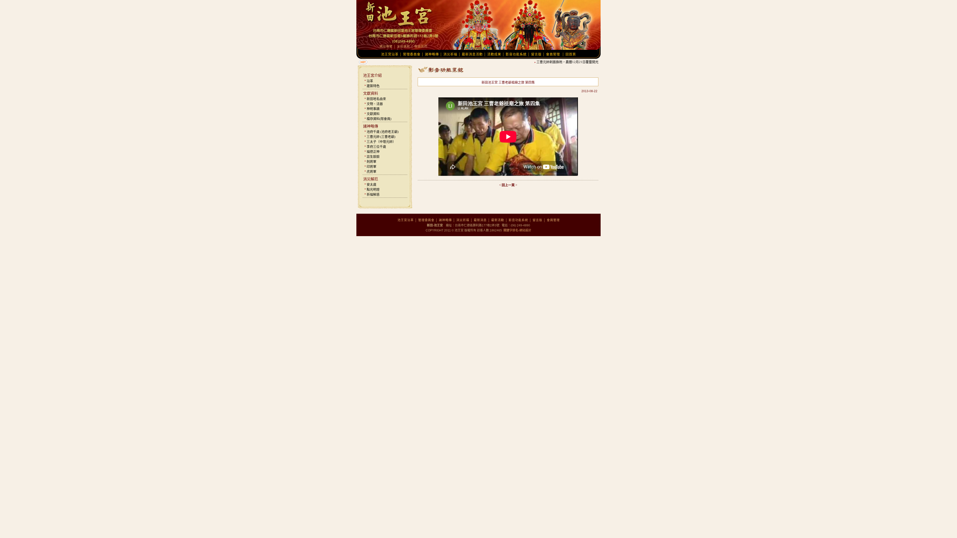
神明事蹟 (373, 109)
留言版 (536, 54)
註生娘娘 (373, 156)
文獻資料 (373, 114)
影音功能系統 (516, 54)
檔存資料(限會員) (379, 119)
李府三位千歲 (376, 146)
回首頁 (570, 54)
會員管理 (553, 54)
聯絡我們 (420, 46)
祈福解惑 (373, 194)
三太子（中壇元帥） (381, 141)
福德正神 (373, 151)
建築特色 (373, 86)
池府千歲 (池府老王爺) (383, 132)
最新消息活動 (472, 54)
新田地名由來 (376, 99)
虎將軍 (371, 171)
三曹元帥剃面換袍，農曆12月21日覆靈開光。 (562, 62)
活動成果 (494, 54)
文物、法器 (375, 104)
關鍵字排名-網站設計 (517, 230)
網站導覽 (386, 46)
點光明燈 (373, 189)
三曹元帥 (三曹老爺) (381, 136)
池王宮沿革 (390, 54)
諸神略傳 (432, 54)
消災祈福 (450, 54)
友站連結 (403, 46)
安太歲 (371, 184)
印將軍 (371, 166)
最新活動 (497, 220)
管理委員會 (411, 54)
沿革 (370, 81)
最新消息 (480, 220)
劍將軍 (371, 161)
